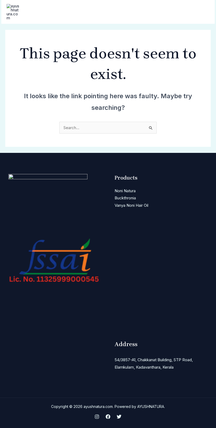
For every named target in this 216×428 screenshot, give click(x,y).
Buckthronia (125, 197)
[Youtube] (119, 416)
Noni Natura (125, 190)
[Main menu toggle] (204, 12)
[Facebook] (108, 416)
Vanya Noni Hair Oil (131, 205)
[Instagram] (97, 416)
